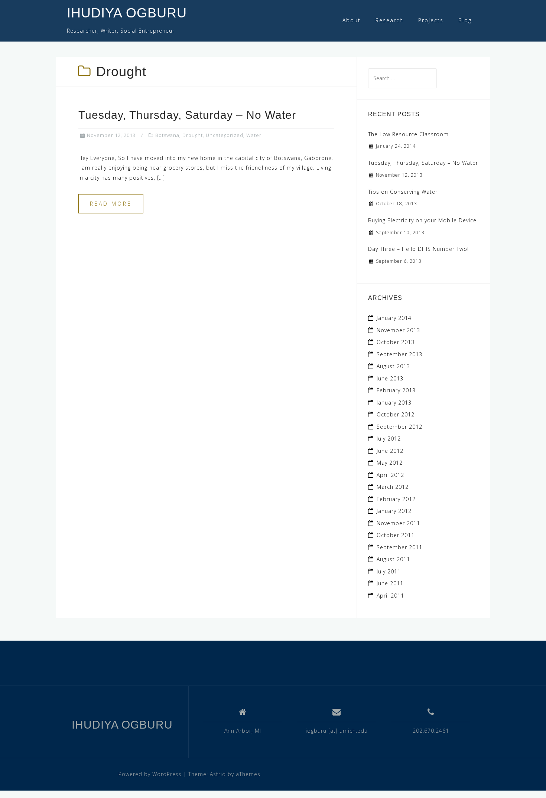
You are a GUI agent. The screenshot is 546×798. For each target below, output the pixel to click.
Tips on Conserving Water (403, 191)
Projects (430, 20)
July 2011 (389, 571)
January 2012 (394, 510)
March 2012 (393, 486)
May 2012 (390, 462)
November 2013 (398, 330)
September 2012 (399, 426)
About (351, 20)
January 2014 (394, 317)
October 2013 (396, 342)
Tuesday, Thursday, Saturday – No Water (187, 115)
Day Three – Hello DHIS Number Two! (418, 248)
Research (389, 20)
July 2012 (389, 438)
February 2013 (396, 390)
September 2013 (399, 354)
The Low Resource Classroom (408, 134)
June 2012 (390, 450)
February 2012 (396, 499)
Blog (465, 20)
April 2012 (390, 474)
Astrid (218, 774)
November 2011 (398, 523)
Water (253, 135)
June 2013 (390, 378)
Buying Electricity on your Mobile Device (422, 220)
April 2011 (390, 595)
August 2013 (393, 366)
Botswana (167, 135)
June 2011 (390, 583)
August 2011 (393, 559)
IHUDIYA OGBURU (127, 12)
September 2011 (399, 547)
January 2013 (394, 402)
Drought (192, 135)
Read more (111, 203)
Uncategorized (224, 135)
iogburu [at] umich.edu (337, 730)
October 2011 (396, 535)
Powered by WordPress (150, 774)
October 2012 (396, 414)
